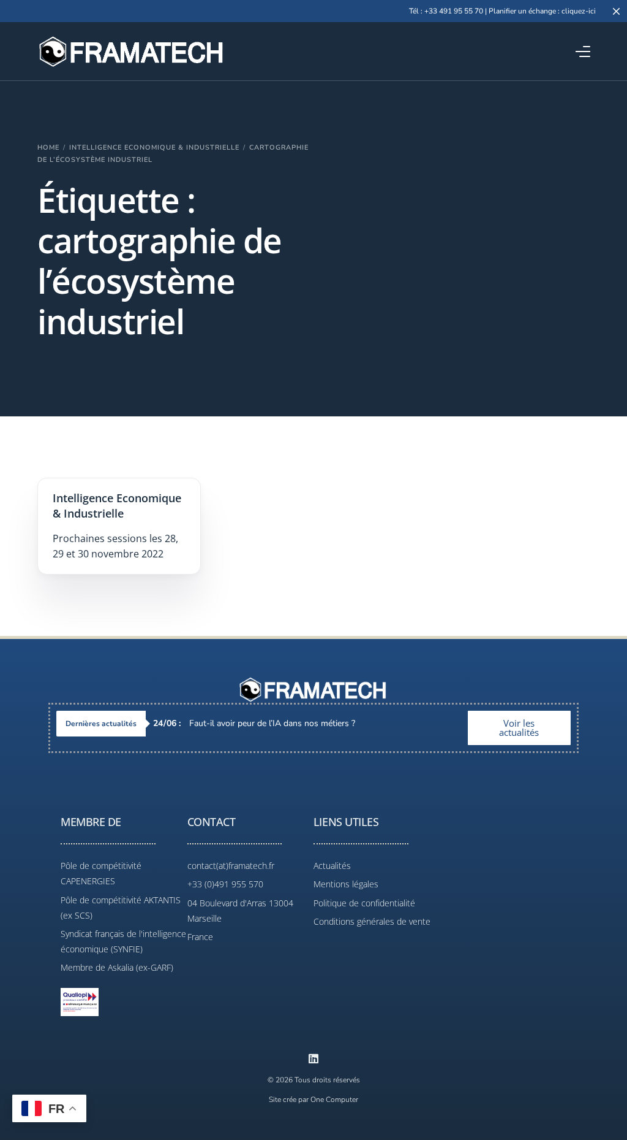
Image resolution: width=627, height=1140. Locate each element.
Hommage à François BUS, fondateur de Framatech (269, 723)
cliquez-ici (578, 11)
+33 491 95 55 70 (453, 11)
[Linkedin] (313, 1058)
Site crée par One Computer (313, 1099)
